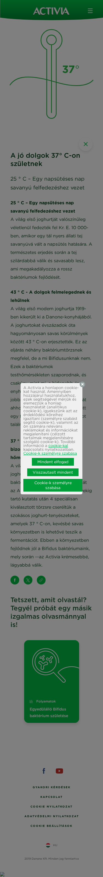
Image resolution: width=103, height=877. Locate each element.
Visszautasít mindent (53, 472)
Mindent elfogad (52, 461)
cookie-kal (58, 445)
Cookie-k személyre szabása (50, 453)
